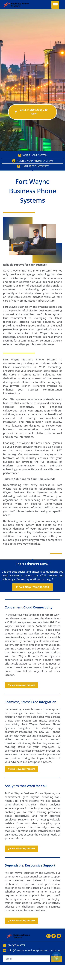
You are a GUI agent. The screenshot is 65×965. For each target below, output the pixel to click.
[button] (55, 5)
